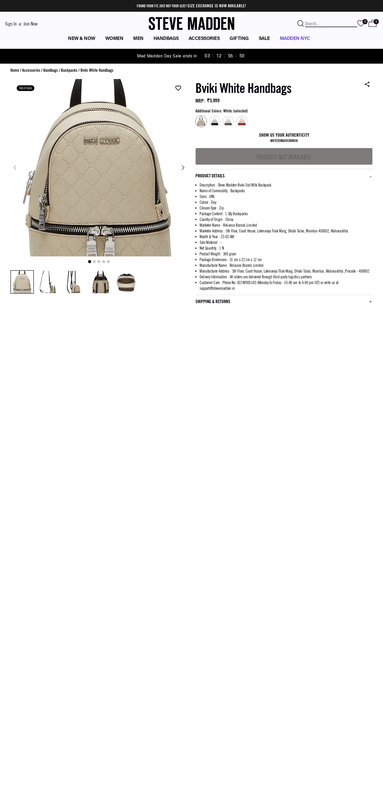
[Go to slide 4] (103, 261)
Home (14, 70)
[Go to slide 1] (89, 261)
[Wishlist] (178, 89)
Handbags (50, 70)
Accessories (31, 70)
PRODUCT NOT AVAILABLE (284, 157)
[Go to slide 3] (99, 261)
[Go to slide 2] (94, 261)
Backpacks (69, 70)
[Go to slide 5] (108, 261)
